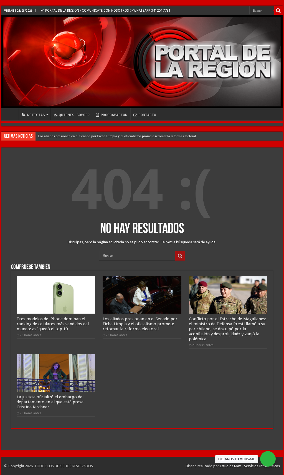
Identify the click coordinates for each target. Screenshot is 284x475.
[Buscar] (278, 10)
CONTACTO (147, 115)
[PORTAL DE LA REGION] (142, 61)
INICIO (11, 114)
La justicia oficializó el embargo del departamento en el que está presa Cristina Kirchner (50, 401)
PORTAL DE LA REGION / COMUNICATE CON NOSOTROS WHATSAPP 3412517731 (107, 10)
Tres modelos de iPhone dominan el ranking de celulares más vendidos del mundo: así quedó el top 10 (53, 323)
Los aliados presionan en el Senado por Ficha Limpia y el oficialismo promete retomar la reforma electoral (117, 136)
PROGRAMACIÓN (114, 115)
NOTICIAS (36, 115)
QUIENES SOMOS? (74, 115)
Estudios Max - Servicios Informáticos (250, 466)
